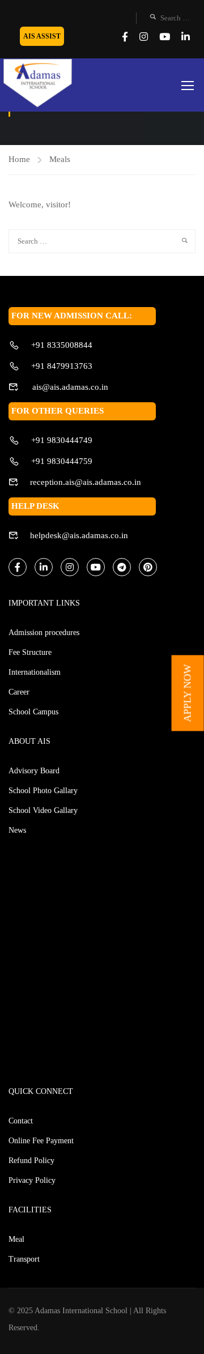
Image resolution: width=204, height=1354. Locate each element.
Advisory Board (34, 771)
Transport (24, 1259)
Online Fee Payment (41, 1140)
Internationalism (34, 672)
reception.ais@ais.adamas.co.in (85, 482)
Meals (59, 159)
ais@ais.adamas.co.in (69, 386)
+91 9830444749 (61, 440)
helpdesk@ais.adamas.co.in (79, 535)
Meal (16, 1239)
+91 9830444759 (61, 461)
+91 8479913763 (61, 366)
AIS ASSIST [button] (42, 36)
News (17, 830)
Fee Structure (30, 652)
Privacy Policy (32, 1180)
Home (19, 159)
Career (18, 692)
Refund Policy (31, 1160)
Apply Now (187, 693)
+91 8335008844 (61, 345)
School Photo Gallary (43, 790)
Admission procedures (43, 632)
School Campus (33, 712)
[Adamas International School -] (37, 84)
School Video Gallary (43, 810)
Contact (20, 1121)
